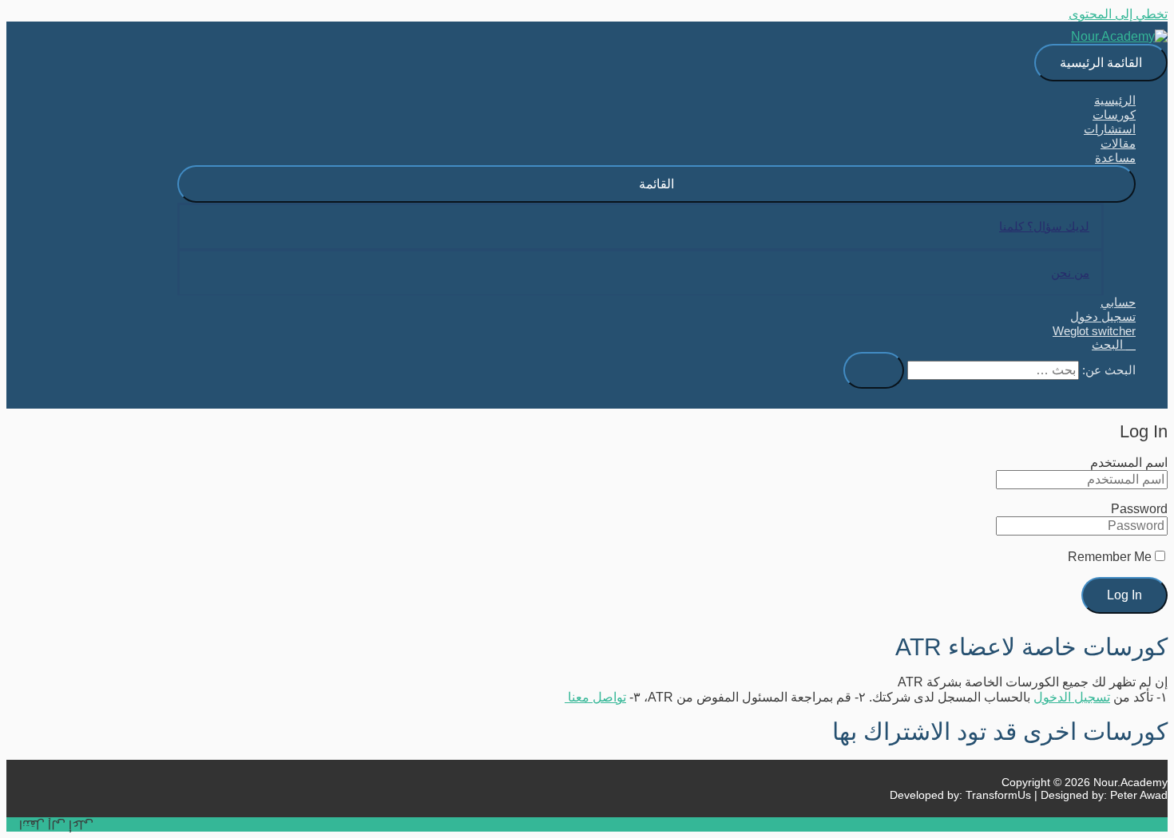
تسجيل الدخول (1071, 697)
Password (1139, 509)
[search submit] (873, 370)
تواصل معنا (595, 697)
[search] (993, 370)
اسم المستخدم (1129, 462)
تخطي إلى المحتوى (1118, 14)
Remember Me (1110, 556)
